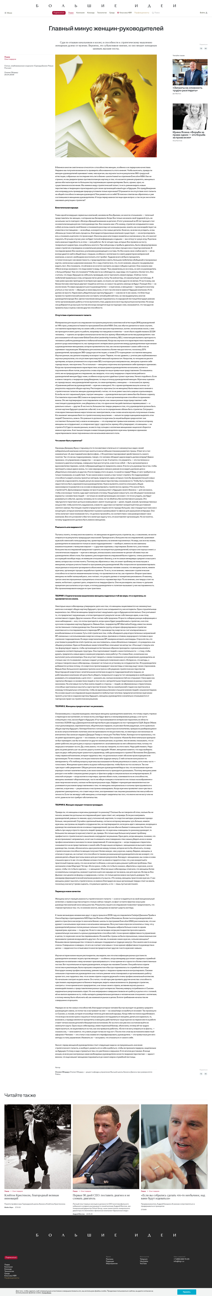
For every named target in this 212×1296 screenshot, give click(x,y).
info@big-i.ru (179, 1261)
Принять (187, 1292)
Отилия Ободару (11, 73)
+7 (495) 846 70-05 (181, 1259)
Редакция (110, 1261)
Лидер (71, 13)
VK (206, 48)
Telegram (144, 1259)
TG (201, 48)
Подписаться (58, 13)
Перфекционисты (141, 13)
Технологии (102, 13)
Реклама (109, 1259)
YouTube (143, 1264)
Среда (112, 13)
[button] (156, 13)
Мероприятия (112, 1264)
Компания (80, 13)
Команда (91, 13)
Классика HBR (126, 13)
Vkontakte (144, 1261)
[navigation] (100, 13)
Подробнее (46, 1293)
